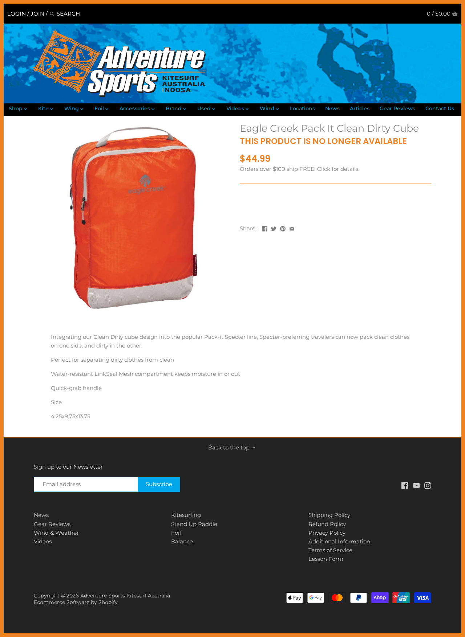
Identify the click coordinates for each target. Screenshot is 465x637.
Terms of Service (330, 550)
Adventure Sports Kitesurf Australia (125, 596)
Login (16, 13)
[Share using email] (292, 227)
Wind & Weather (56, 532)
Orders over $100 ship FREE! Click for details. (299, 168)
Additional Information (339, 541)
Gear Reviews (52, 524)
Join (37, 13)
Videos (43, 541)
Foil (176, 532)
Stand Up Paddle (194, 524)
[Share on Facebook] (264, 227)
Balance (182, 541)
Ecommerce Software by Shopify (76, 602)
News (41, 514)
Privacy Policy (326, 532)
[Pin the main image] (283, 227)
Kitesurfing (186, 514)
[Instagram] (427, 485)
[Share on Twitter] (273, 227)
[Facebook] (404, 485)
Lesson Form (325, 558)
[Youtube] (416, 485)
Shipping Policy (329, 514)
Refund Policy (327, 524)
